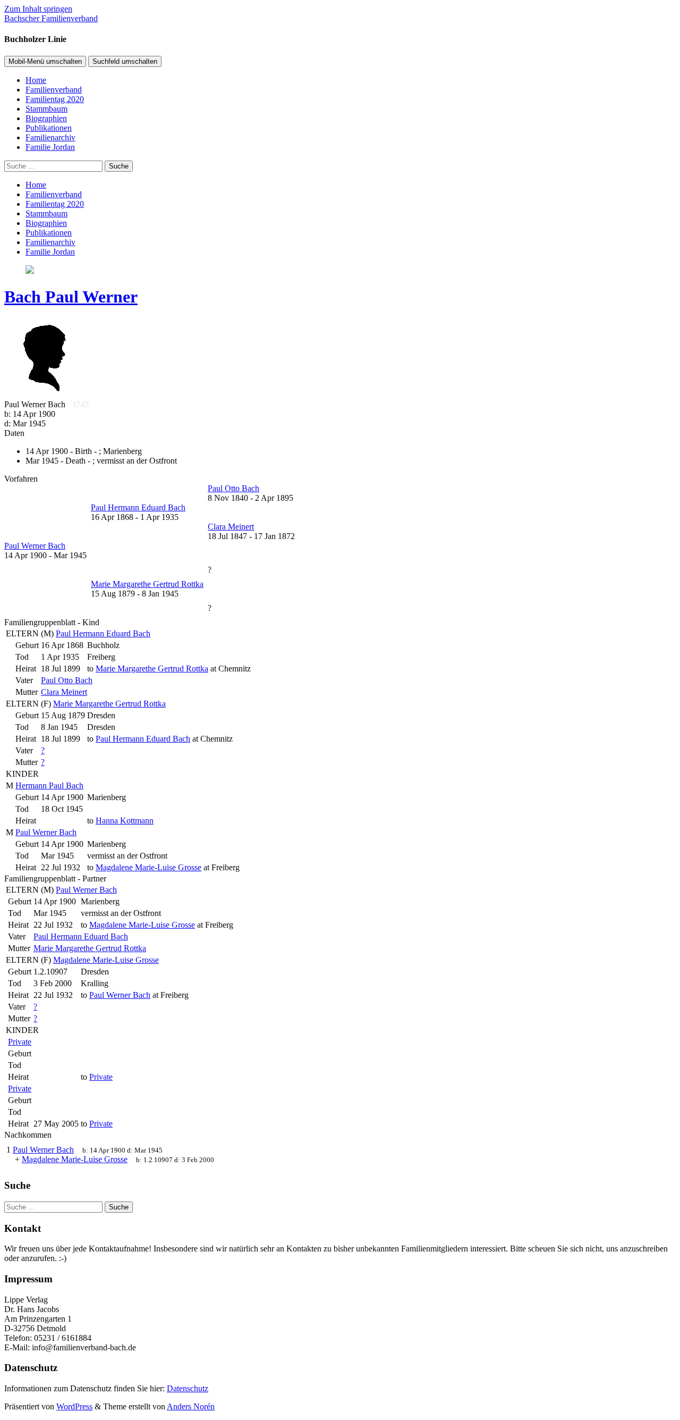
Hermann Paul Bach (49, 785)
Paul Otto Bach (66, 680)
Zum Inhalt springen (38, 8)
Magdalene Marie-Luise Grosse (106, 959)
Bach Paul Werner (71, 296)
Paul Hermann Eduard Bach (103, 633)
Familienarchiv (50, 137)
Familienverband (54, 89)
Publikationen (49, 127)
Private (19, 1041)
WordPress (74, 1406)
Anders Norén (191, 1406)
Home (36, 80)
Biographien (46, 118)
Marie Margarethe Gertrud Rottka (109, 703)
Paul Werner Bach (45, 832)
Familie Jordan (50, 147)
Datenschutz (187, 1388)
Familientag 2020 (55, 99)
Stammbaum (46, 108)
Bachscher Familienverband (51, 18)
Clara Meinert (64, 691)
